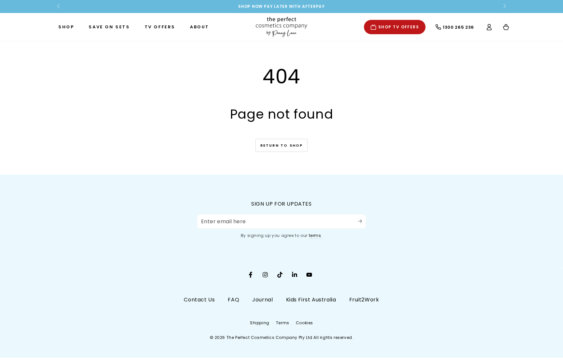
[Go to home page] (281, 27)
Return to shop (281, 145)
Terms (282, 323)
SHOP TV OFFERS (398, 27)
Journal (262, 299)
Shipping (259, 323)
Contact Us (199, 299)
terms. (316, 235)
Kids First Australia (311, 299)
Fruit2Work (364, 299)
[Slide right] (504, 6)
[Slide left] (59, 6)
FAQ (233, 299)
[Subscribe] (362, 221)
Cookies (304, 323)
